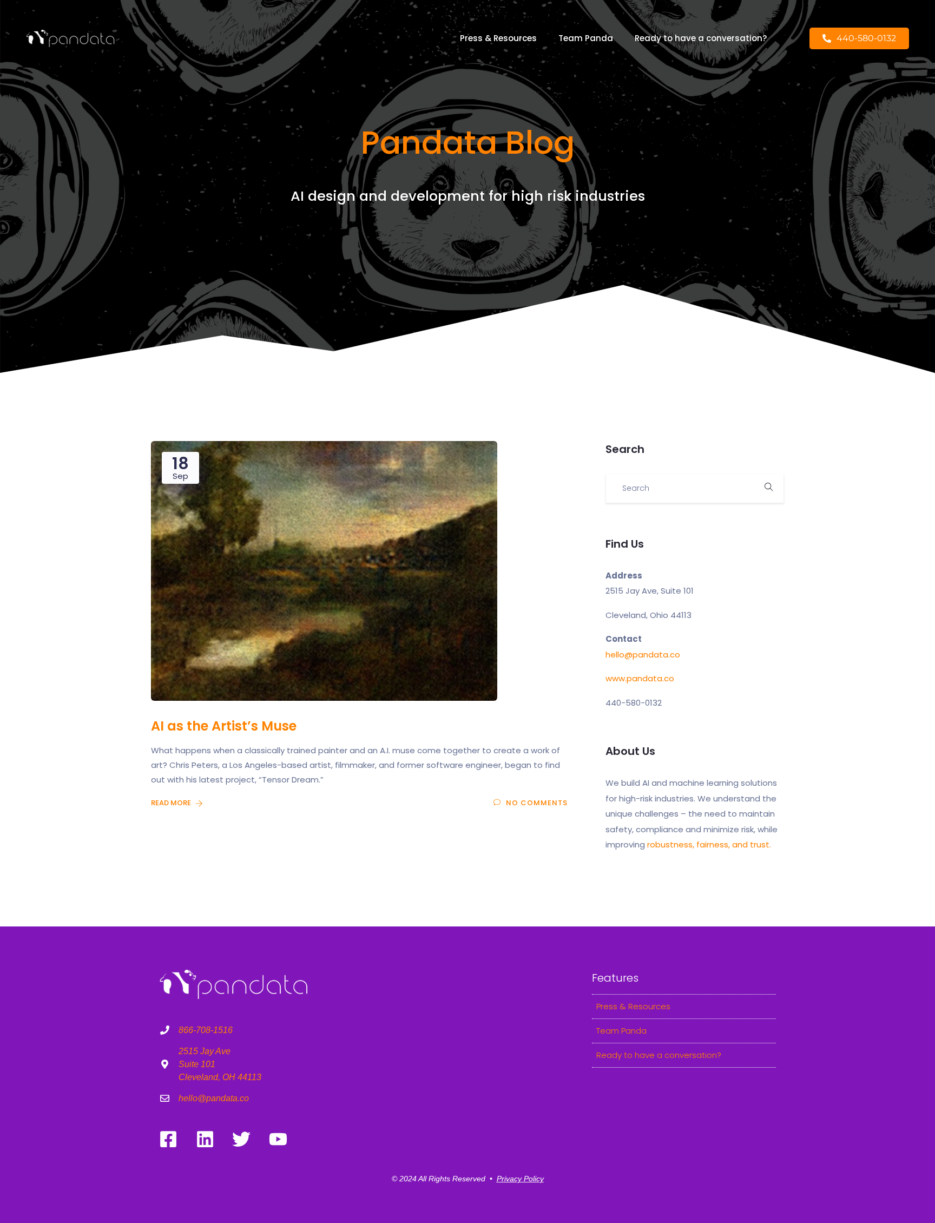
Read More (172, 803)
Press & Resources (498, 38)
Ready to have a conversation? (701, 38)
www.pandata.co (639, 678)
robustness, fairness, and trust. (709, 844)
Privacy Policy (520, 1178)
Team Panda (585, 38)
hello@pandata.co (642, 654)
